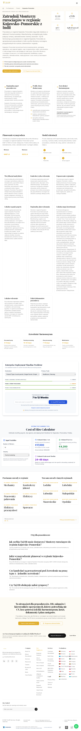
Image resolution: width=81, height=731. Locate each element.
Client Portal (39, 690)
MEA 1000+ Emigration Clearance (51, 670)
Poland (18, 8)
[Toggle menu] (76, 3)
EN (5, 520)
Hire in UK (39, 668)
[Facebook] (8, 661)
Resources (28, 661)
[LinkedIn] (4, 661)
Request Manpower (56, 635)
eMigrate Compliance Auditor (39, 675)
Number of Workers (8, 444)
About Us (27, 651)
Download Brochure (9, 656)
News (26, 672)
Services (27, 659)
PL (7, 520)
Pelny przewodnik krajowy (67, 519)
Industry (5, 451)
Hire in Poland (40, 662)
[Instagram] (12, 661)
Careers (27, 664)
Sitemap (50, 687)
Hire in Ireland (40, 665)
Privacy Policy (51, 679)
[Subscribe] (36, 709)
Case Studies (28, 675)
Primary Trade (45, 371)
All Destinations (40, 671)
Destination (8, 371)
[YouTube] (16, 661)
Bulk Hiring (50, 656)
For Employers (10, 8)
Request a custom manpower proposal (40, 407)
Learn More (73, 635)
